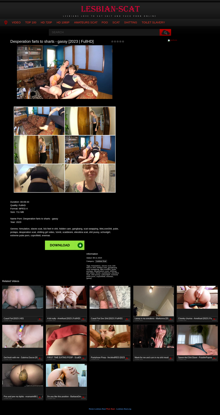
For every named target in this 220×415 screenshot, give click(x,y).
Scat (116, 22)
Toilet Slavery (153, 22)
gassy (89, 278)
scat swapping (92, 269)
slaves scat (106, 266)
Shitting (130, 22)
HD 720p (46, 22)
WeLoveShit (105, 269)
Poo (105, 22)
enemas (109, 276)
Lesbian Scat (101, 261)
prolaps (89, 271)
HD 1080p (63, 22)
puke (114, 269)
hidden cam (102, 267)
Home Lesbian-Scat (97, 409)
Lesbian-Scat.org (123, 409)
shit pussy (95, 275)
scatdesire (106, 273)
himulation (96, 266)
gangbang (112, 267)
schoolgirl (105, 275)
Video (16, 22)
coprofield (100, 276)
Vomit (98, 273)
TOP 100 (30, 22)
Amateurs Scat (86, 22)
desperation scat (101, 271)
